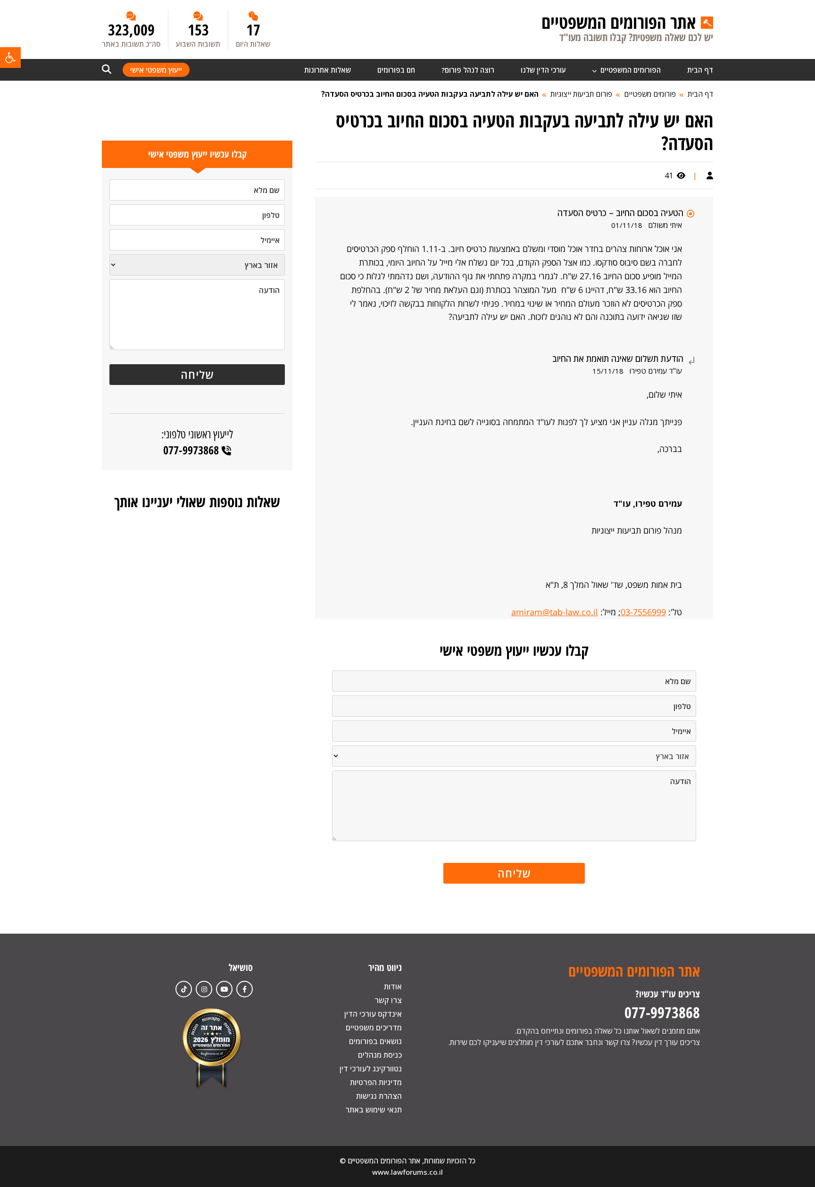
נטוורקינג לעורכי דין (371, 1068)
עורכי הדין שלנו (543, 70)
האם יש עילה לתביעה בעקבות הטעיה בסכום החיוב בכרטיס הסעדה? (430, 94)
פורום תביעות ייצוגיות (581, 94)
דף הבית (700, 70)
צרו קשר (388, 1000)
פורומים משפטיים (650, 94)
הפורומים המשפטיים (630, 70)
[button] (10, 57)
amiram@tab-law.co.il (554, 612)
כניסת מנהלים (380, 1055)
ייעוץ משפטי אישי (156, 70)
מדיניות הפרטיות (376, 1082)
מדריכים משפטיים (374, 1027)
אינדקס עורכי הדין (373, 1014)
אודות (393, 986)
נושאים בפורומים (375, 1041)
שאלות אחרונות (327, 70)
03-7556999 (643, 612)
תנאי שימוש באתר (373, 1109)
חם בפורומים (396, 70)
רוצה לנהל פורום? (467, 70)
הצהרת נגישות (379, 1096)
